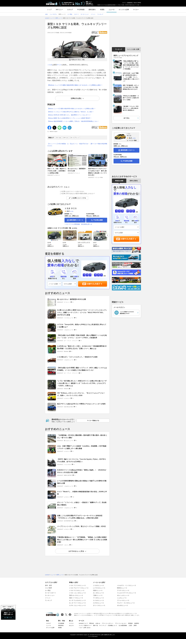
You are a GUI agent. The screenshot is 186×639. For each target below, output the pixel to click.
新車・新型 (48, 585)
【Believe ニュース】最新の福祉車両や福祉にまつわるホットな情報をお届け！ (75, 85)
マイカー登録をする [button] (93, 420)
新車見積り (92, 9)
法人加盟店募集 (123, 625)
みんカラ (71, 625)
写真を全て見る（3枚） (78, 59)
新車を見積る (134, 180)
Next (107, 160)
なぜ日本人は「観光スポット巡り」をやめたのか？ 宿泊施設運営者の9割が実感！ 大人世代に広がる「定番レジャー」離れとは (81, 347)
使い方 (67, 187)
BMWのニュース (122, 588)
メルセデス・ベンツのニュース (126, 585)
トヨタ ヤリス (71, 208)
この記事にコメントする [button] (78, 198)
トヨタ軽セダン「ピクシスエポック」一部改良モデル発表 (77, 357)
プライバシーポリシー (107, 623)
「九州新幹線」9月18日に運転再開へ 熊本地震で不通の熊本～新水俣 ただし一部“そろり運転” (82, 436)
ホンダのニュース (98, 593)
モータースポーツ (50, 593)
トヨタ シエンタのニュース (77, 593)
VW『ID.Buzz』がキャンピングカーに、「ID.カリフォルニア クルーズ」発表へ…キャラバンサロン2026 (81, 394)
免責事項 (136, 623)
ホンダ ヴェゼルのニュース (77, 600)
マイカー (136, 9)
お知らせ (98, 623)
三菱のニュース (97, 595)
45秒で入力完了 (93, 284)
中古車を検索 (98, 220)
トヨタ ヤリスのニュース (76, 590)
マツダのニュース (98, 598)
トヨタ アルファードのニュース (78, 588)
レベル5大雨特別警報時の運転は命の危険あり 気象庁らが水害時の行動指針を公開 (81, 482)
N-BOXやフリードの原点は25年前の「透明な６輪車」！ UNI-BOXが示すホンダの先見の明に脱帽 (81, 471)
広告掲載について (112, 625)
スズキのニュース (98, 603)
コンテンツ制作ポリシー (85, 625)
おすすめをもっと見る (76, 551)
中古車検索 (80, 9)
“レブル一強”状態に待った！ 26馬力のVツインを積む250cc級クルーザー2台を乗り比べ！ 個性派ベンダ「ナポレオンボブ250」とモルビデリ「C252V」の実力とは (82, 383)
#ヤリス (66, 137)
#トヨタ (58, 137)
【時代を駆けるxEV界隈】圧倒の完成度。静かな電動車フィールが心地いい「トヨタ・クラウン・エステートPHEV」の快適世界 (82, 336)
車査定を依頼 (119, 180)
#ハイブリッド (75, 137)
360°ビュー (59, 9)
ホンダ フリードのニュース (77, 603)
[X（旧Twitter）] (66, 614)
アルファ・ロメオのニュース (126, 603)
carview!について (83, 623)
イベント (47, 598)
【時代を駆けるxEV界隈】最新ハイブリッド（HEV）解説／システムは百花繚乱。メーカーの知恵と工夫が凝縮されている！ (82, 369)
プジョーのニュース (123, 600)
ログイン (124, 2)
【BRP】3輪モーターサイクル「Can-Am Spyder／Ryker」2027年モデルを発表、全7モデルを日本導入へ (81, 460)
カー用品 (47, 590)
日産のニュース (97, 590)
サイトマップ (102, 625)
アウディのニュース (123, 590)
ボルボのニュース (122, 605)
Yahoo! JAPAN (137, 2)
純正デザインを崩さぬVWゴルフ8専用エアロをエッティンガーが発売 (81, 404)
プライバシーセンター (121, 623)
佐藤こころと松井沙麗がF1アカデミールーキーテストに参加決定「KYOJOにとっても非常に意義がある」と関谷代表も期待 (79, 517)
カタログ (70, 9)
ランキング (118, 49)
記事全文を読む (76, 98)
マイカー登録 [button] (132, 140)
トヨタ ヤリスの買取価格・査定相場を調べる (78, 224)
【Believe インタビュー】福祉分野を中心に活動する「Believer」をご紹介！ (70, 111)
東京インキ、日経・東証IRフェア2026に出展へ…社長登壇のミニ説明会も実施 (56, 171)
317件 (71, 211)
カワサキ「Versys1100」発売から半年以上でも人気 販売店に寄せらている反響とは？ (81, 326)
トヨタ (49, 65)
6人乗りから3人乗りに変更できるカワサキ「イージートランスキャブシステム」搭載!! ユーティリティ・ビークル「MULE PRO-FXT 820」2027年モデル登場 (82, 312)
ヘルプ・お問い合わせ (84, 627)
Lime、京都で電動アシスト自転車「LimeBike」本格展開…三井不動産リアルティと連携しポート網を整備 (81, 447)
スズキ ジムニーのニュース (77, 605)
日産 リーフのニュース (76, 598)
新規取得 (130, 2)
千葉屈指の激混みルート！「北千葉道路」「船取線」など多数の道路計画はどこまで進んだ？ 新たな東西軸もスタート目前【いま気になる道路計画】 (82, 539)
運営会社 (91, 623)
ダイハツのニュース (99, 605)
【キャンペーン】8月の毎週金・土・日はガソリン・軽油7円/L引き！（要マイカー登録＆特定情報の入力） (77, 144)
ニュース (112, 9)
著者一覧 (95, 625)
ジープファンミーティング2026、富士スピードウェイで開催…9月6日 (81, 526)
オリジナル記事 (124, 9)
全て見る (126, 118)
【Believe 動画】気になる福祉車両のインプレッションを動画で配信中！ (69, 118)
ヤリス (59, 65)
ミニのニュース (122, 598)
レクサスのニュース (99, 588)
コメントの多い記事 (133, 49)
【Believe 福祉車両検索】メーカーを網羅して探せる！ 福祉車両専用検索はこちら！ (73, 121)
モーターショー (50, 595)
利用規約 (130, 623)
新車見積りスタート (76, 220)
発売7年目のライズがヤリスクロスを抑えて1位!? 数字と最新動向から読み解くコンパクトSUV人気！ (97, 172)
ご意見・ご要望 (132, 625)
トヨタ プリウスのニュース (77, 585)
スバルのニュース (98, 600)
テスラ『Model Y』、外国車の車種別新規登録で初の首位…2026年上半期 (82, 493)
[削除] (15, 605)
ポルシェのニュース (123, 595)
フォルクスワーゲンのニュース (126, 593)
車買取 (102, 9)
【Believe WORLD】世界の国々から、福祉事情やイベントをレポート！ (69, 115)
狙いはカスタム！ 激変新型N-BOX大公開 (77, 169)
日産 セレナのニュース (76, 595)
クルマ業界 (48, 588)
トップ (49, 9)
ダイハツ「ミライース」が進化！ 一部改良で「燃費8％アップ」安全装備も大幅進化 (81, 504)
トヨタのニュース (98, 585)
